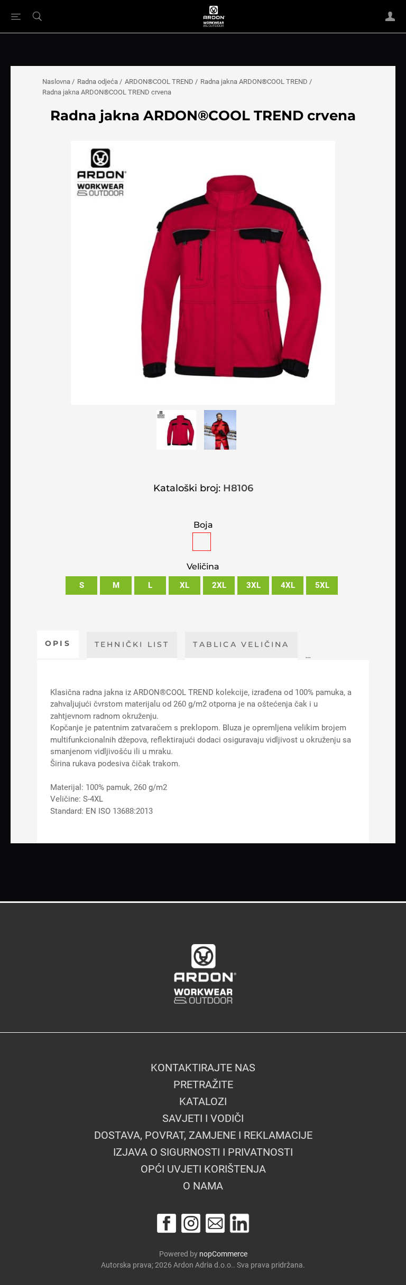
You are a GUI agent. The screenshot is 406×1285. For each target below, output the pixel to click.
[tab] (58, 644)
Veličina (203, 567)
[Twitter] (239, 1223)
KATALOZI (203, 1101)
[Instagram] (190, 1223)
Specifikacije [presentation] (352, 644)
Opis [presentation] (58, 643)
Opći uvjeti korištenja (203, 1169)
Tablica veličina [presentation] (241, 644)
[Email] (215, 1223)
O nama (203, 1186)
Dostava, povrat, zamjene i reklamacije (203, 1135)
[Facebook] (166, 1223)
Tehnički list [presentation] (132, 644)
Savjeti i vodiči (203, 1118)
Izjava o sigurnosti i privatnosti (203, 1152)
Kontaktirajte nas (203, 1067)
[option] (176, 432)
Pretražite (203, 1084)
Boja (203, 525)
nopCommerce (223, 1254)
